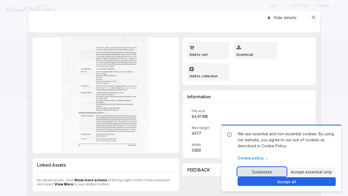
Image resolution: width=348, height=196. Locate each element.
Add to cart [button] (198, 55)
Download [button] (245, 55)
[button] (313, 17)
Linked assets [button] (51, 165)
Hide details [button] (285, 17)
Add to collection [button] (203, 76)
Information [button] (199, 96)
